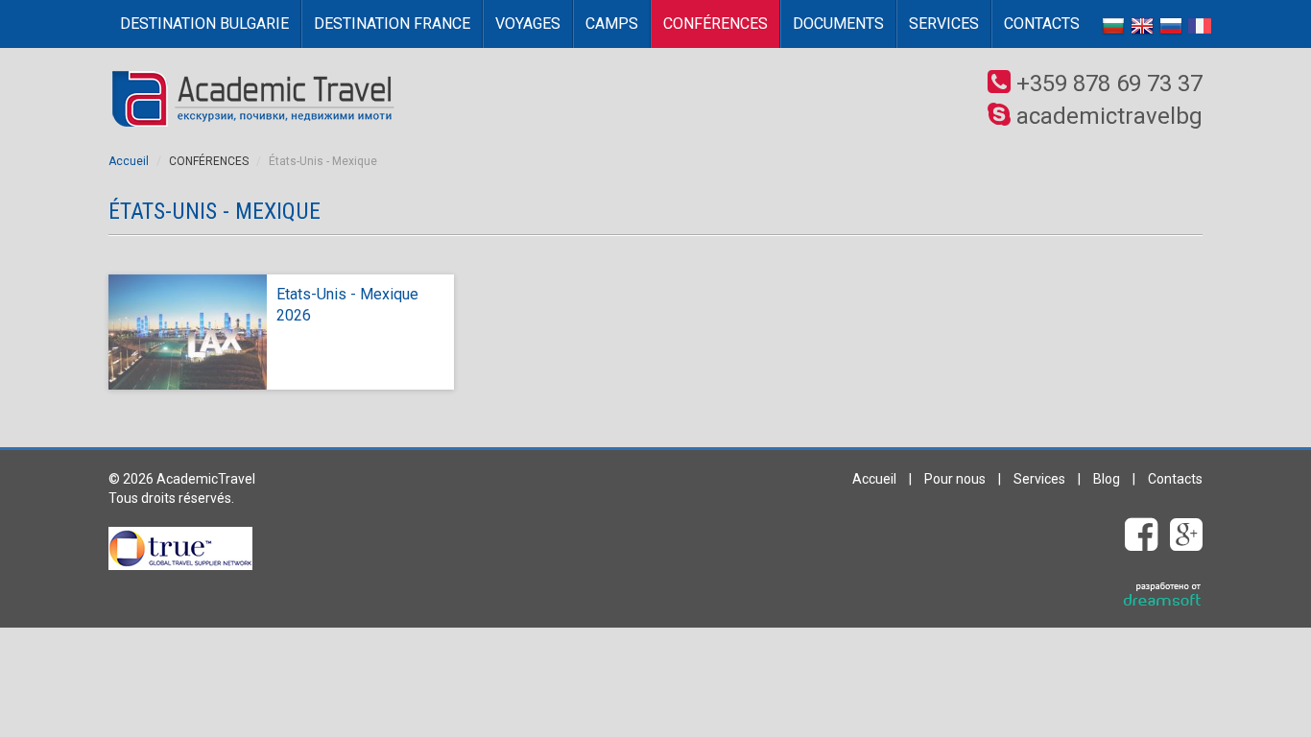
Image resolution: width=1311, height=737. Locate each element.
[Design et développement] (1163, 595)
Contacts (1042, 23)
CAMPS (611, 23)
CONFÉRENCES (715, 23)
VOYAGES (527, 23)
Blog (1106, 479)
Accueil (128, 161)
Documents (838, 23)
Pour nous (955, 479)
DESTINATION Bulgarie (204, 23)
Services (944, 23)
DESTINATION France (392, 23)
